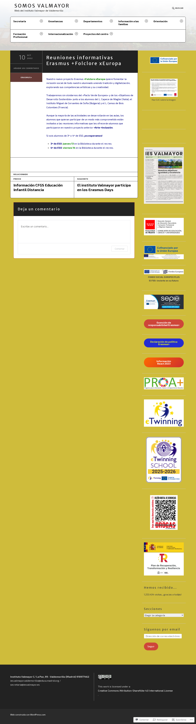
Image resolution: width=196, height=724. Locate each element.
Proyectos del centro (95, 33)
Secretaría (19, 21)
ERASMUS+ (26, 77)
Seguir (151, 646)
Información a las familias (128, 23)
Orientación (160, 21)
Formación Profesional (20, 35)
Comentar (119, 248)
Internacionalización (60, 33)
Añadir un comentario (26, 68)
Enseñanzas (55, 21)
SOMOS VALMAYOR (42, 6)
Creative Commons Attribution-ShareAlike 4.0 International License (135, 690)
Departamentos (92, 21)
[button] (164, 226)
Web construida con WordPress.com (27, 714)
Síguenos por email (162, 629)
